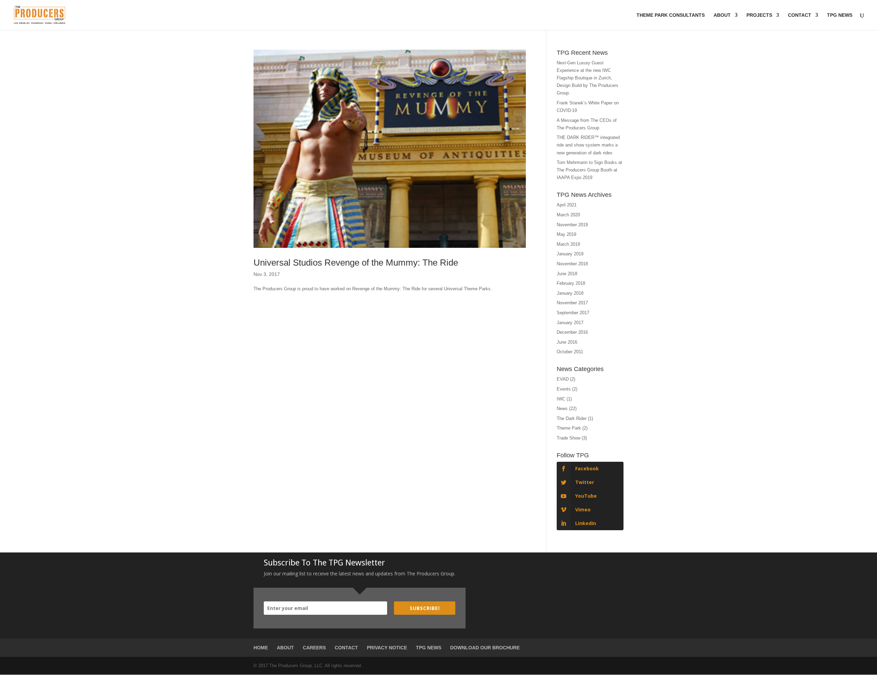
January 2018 (570, 293)
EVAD (563, 379)
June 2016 (567, 342)
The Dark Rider (571, 418)
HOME (261, 647)
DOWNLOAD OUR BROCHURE (485, 647)
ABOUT (285, 647)
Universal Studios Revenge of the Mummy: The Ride (356, 262)
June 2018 (567, 273)
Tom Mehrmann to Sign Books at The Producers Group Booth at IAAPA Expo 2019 (589, 170)
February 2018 (571, 283)
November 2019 (572, 224)
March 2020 (568, 214)
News (562, 408)
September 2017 (573, 312)
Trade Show (568, 438)
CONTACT (346, 647)
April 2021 (567, 204)
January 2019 (570, 253)
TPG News (839, 15)
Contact (799, 15)
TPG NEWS (428, 647)
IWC (561, 399)
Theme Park (569, 428)
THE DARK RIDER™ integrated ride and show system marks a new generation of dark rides (588, 145)
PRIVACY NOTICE (387, 647)
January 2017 (570, 322)
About (722, 15)
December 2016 (572, 332)
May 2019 (566, 234)
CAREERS (314, 647)
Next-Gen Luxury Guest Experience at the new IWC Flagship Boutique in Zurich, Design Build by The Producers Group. (587, 77)
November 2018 (572, 263)
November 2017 (572, 302)
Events (564, 389)
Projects (759, 15)
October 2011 (570, 351)
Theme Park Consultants (671, 15)
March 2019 (568, 244)
